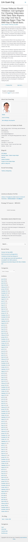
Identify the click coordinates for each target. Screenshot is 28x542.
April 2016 (3, 331)
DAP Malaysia (4, 153)
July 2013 (3, 397)
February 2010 (4, 479)
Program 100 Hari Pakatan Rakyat (8, 161)
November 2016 (4, 317)
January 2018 (4, 289)
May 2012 (3, 425)
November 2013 (4, 389)
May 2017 (3, 305)
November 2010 (4, 461)
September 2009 (4, 489)
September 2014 (4, 369)
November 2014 (4, 365)
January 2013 (4, 409)
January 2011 (4, 457)
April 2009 (3, 499)
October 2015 (4, 343)
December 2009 (4, 483)
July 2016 (3, 325)
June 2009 (3, 495)
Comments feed (4, 531)
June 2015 (3, 351)
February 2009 (4, 503)
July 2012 (3, 421)
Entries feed (3, 529)
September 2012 (4, 417)
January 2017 (4, 313)
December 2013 (4, 387)
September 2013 (4, 393)
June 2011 (3, 447)
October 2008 (4, 511)
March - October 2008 (6, 519)
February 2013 (4, 407)
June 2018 (3, 279)
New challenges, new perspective (8, 120)
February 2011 (4, 455)
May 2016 (3, 329)
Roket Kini (3, 157)
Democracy (11, 24)
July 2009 (3, 493)
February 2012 (4, 431)
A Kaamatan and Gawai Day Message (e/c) (9, 256)
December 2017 (4, 291)
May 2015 (3, 353)
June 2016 (3, 327)
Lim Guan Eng (7, 2)
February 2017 (4, 311)
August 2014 (3, 371)
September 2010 (4, 465)
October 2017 (4, 295)
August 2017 (3, 299)
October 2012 (4, 415)
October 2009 (4, 487)
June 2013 (3, 399)
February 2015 (4, 359)
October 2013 (4, 391)
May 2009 (3, 497)
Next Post (20, 85)
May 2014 (3, 377)
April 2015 (3, 355)
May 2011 (3, 449)
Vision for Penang (5, 117)
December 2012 (4, 411)
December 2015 (4, 339)
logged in (9, 92)
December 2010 (4, 459)
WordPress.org (4, 533)
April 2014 (3, 379)
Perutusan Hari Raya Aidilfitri (7, 252)
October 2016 (4, 319)
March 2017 (3, 309)
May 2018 (3, 281)
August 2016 (3, 323)
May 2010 (3, 473)
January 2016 (4, 337)
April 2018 (3, 283)
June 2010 (3, 471)
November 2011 (4, 437)
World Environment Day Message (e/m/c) (9, 254)
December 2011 (4, 435)
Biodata (3, 114)
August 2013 (3, 395)
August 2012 (3, 419)
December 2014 (4, 363)
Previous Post (8, 85)
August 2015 (3, 347)
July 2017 (3, 301)
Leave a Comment (4, 24)
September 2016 (4, 321)
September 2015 (4, 345)
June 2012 (3, 423)
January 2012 (4, 433)
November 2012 (4, 413)
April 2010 (3, 475)
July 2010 (3, 469)
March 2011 (3, 453)
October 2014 (4, 367)
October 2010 (4, 463)
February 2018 (4, 287)
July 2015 (3, 349)
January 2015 (4, 361)
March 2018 (3, 285)
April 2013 (3, 403)
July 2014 (3, 373)
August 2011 (3, 443)
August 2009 (3, 491)
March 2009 (3, 501)
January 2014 (4, 385)
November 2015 (4, 341)
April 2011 (3, 451)
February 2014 (4, 383)
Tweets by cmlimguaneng (6, 170)
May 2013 (3, 401)
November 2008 (4, 509)
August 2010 (3, 467)
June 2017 (3, 303)
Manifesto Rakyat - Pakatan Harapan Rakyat (10, 155)
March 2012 (3, 429)
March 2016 (3, 333)
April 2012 (3, 427)
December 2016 (4, 315)
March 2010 (3, 477)
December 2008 (4, 507)
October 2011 (4, 439)
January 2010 (4, 481)
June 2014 (3, 375)
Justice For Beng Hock (5, 163)
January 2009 (4, 505)
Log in (2, 527)
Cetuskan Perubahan (5, 159)
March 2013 (3, 405)
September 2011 (4, 441)
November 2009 (4, 485)
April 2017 (3, 307)
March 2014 (3, 381)
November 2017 (4, 293)
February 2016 (4, 335)
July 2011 (3, 445)
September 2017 (4, 297)
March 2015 (3, 357)
